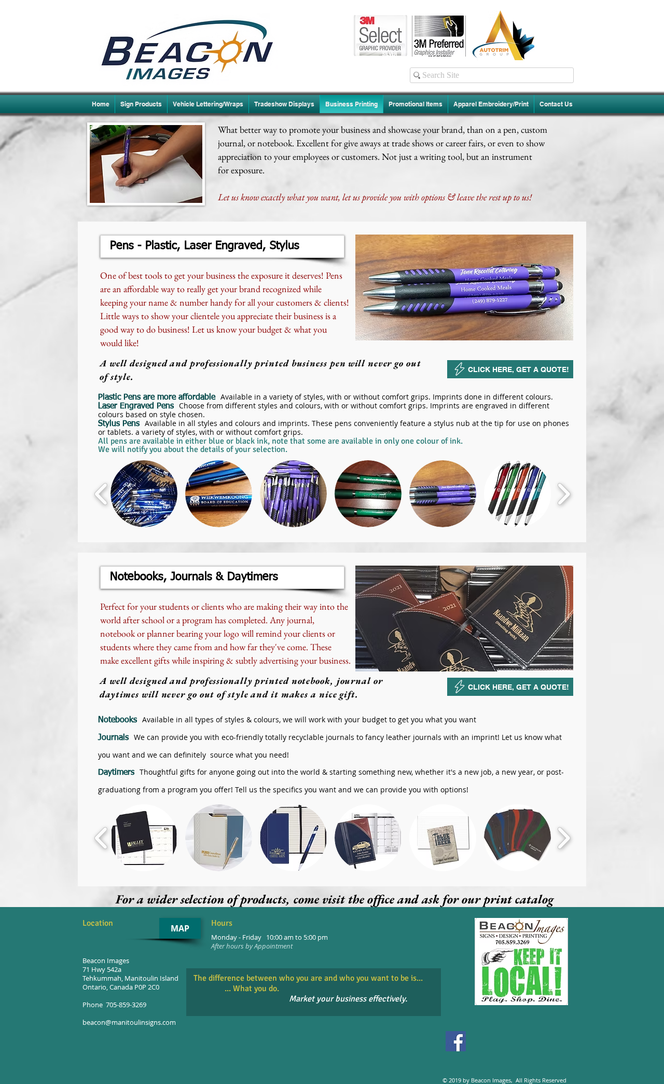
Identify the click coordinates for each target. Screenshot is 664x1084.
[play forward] (563, 494)
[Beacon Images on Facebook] (456, 1041)
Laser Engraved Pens (138, 406)
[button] (222, 246)
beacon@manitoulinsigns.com (129, 1022)
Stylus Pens (121, 424)
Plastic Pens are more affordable (159, 397)
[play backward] (101, 494)
